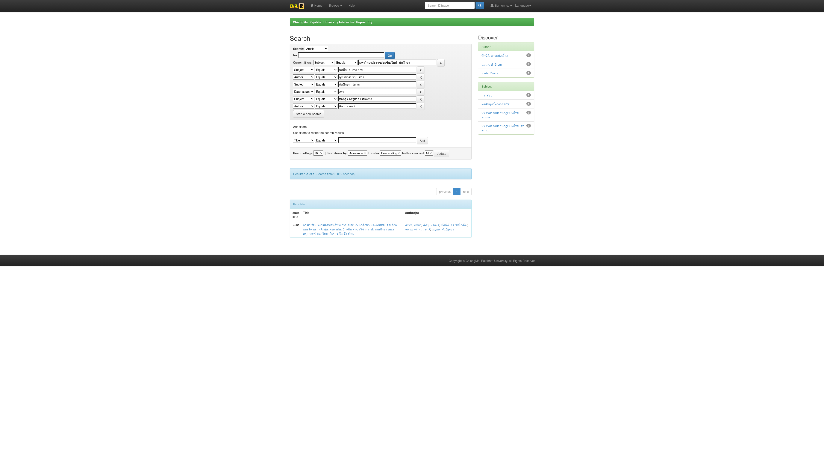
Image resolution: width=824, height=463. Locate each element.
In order (373, 153)
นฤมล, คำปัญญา (443, 229)
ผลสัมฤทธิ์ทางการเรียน (497, 104)
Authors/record (413, 153)
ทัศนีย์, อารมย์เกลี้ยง (454, 225)
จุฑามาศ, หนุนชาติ (417, 229)
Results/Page (302, 153)
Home (318, 5)
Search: (298, 49)
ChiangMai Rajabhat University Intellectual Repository (332, 22)
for (295, 55)
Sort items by (337, 153)
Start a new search (308, 114)
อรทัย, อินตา (413, 225)
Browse (334, 5)
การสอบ (487, 95)
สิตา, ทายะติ (431, 225)
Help (351, 5)
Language (522, 5)
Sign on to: (502, 5)
